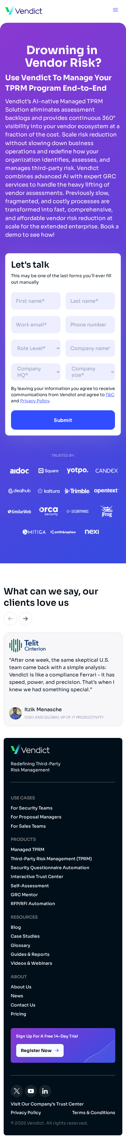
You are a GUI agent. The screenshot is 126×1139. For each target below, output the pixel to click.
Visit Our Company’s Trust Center (47, 1104)
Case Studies (25, 936)
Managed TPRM (27, 849)
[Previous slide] (10, 618)
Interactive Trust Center (37, 876)
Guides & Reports (30, 954)
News (17, 996)
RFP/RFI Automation (33, 903)
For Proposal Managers (36, 817)
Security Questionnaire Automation (50, 867)
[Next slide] (25, 618)
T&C (110, 394)
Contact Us (23, 1005)
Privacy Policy (34, 401)
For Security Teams (32, 808)
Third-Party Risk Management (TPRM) (51, 858)
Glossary (20, 945)
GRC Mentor (24, 894)
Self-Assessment (30, 886)
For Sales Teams (28, 826)
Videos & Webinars (31, 963)
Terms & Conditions (93, 1112)
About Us (21, 987)
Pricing (18, 1014)
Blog (16, 927)
